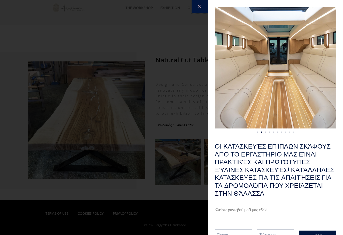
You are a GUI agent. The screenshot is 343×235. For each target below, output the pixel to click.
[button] (257, 132)
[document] (171, 117)
